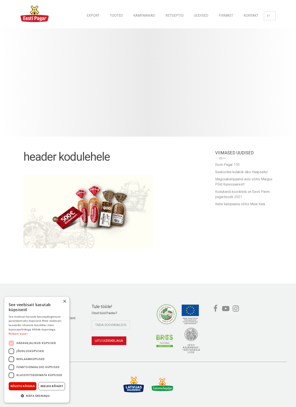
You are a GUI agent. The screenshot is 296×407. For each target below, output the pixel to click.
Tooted (116, 15)
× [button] (64, 301)
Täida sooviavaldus (111, 325)
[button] (37, 395)
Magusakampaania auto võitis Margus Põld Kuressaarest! (243, 181)
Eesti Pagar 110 (227, 165)
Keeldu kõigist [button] (52, 386)
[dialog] (36, 350)
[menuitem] (93, 14)
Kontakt (251, 15)
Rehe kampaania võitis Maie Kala (240, 204)
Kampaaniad (144, 15)
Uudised (201, 15)
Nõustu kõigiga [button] (22, 386)
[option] (148, 86)
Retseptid (175, 15)
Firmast (226, 15)
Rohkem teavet (18, 334)
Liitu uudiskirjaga (109, 340)
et (268, 15)
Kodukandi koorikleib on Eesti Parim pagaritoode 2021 (242, 194)
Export (93, 15)
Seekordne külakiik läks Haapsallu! (241, 172)
